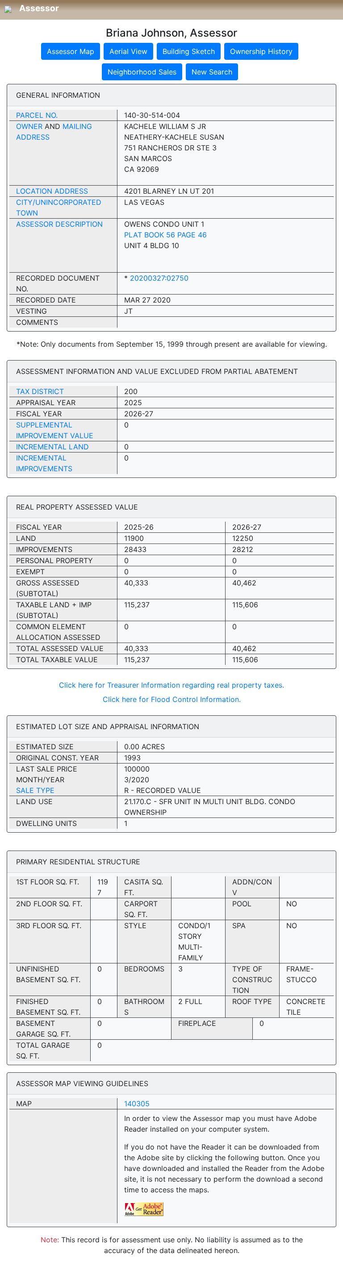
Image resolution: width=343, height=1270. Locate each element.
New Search (212, 71)
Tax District (40, 391)
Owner (29, 126)
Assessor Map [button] (70, 51)
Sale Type (35, 790)
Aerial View (128, 51)
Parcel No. (37, 115)
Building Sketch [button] (189, 51)
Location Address (52, 191)
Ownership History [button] (261, 51)
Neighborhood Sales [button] (142, 71)
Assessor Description (59, 224)
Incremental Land (52, 446)
